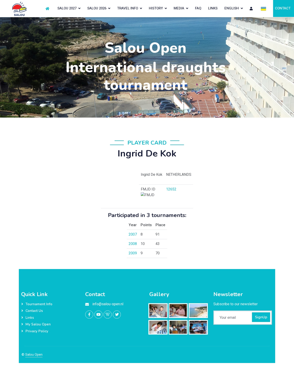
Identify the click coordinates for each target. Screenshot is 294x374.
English (231, 8)
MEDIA (179, 8)
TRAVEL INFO (127, 8)
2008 (133, 244)
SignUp (261, 317)
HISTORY (156, 8)
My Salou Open (38, 324)
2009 (133, 253)
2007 (133, 234)
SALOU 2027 (66, 8)
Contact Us (34, 310)
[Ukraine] (263, 8)
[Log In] (252, 8)
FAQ (198, 8)
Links (29, 317)
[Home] (48, 8)
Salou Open (33, 354)
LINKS (213, 8)
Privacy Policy (36, 331)
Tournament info (38, 304)
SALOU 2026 (96, 8)
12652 (171, 189)
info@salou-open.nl (108, 304)
